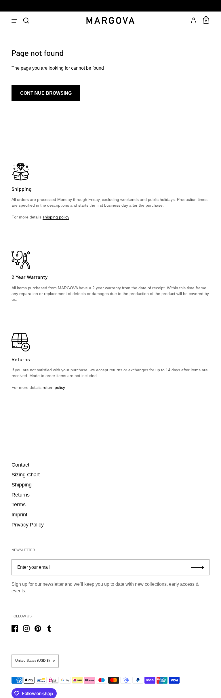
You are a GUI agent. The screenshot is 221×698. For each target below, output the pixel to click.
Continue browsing (46, 93)
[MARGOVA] (110, 20)
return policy (54, 387)
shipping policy (56, 217)
